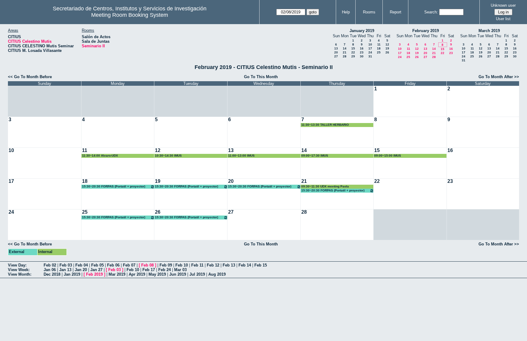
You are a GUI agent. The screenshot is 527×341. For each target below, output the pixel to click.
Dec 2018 (52, 274)
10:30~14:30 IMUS (168, 155)
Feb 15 (260, 265)
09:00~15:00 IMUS (387, 155)
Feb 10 (181, 265)
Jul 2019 (197, 274)
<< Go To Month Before (30, 76)
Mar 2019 (117, 274)
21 (344, 52)
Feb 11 (197, 265)
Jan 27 (96, 269)
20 (336, 52)
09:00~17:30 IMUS (314, 155)
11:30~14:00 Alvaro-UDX (100, 155)
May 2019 (157, 274)
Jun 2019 (177, 274)
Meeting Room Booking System (129, 15)
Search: (431, 12)
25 (379, 52)
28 (344, 56)
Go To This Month (261, 76)
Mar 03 (180, 269)
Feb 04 (81, 265)
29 (353, 56)
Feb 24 (164, 269)
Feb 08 (147, 265)
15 (353, 48)
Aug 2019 (217, 274)
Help (346, 12)
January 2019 (362, 30)
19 (387, 48)
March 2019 (489, 30)
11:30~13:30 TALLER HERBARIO (325, 124)
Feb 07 (129, 265)
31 (370, 56)
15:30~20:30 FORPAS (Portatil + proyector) (113, 186)
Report (395, 12)
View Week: (19, 269)
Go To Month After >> (499, 76)
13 (336, 48)
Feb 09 (166, 265)
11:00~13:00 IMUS (241, 155)
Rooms (369, 12)
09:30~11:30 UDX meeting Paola (325, 186)
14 (344, 48)
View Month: (19, 274)
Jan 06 (50, 269)
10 (370, 44)
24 (370, 52)
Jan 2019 (72, 274)
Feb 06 (113, 265)
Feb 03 (65, 265)
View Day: (17, 265)
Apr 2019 (137, 274)
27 (336, 56)
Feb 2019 (94, 274)
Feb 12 (213, 265)
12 (387, 44)
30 (362, 56)
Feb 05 (97, 265)
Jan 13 (65, 269)
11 (379, 44)
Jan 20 (81, 269)
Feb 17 (148, 269)
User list (503, 18)
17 (370, 48)
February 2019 (425, 30)
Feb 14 (244, 265)
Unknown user (503, 5)
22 (353, 52)
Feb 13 (229, 265)
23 (362, 52)
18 (379, 48)
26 (387, 52)
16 (362, 48)
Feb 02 (50, 265)
